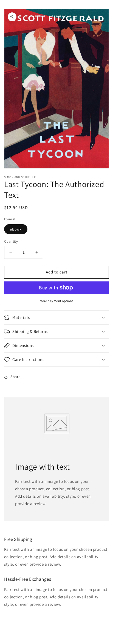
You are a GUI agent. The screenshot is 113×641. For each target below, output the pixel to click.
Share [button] (15, 376)
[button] (56, 317)
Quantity (11, 241)
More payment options (57, 301)
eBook (16, 229)
